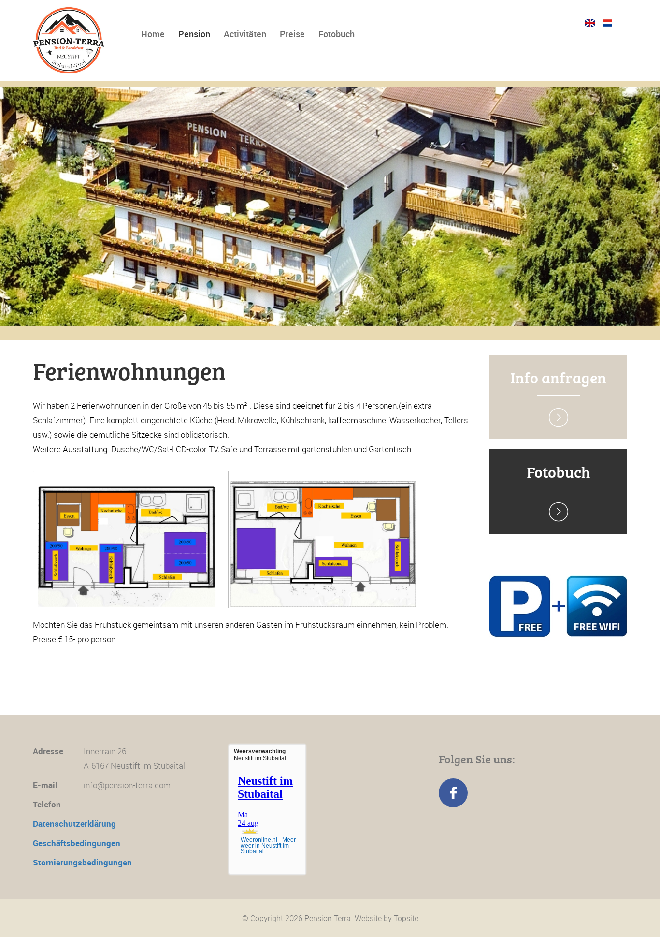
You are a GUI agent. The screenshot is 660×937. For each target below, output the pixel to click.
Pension (194, 34)
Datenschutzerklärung (74, 823)
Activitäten (245, 34)
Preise (292, 34)
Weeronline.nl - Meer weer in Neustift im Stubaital (268, 845)
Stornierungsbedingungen (82, 862)
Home (153, 34)
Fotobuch (336, 34)
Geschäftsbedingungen (76, 843)
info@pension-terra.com (127, 785)
